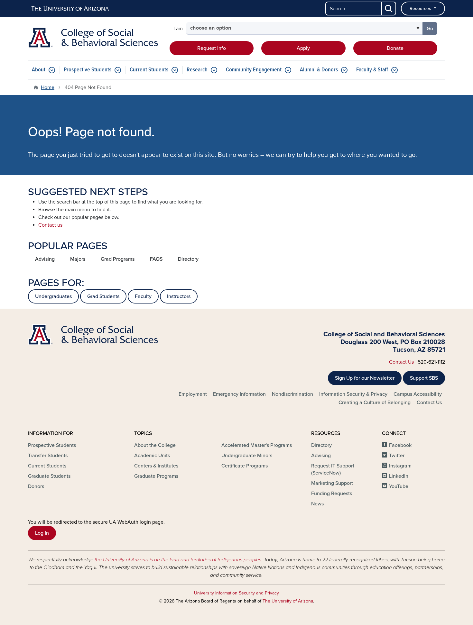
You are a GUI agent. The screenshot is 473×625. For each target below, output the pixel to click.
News (317, 504)
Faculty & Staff (372, 70)
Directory (188, 259)
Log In (42, 533)
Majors (77, 259)
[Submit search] (389, 8)
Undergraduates (53, 296)
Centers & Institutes (156, 466)
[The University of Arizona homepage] (70, 9)
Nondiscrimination (292, 394)
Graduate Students (49, 476)
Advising (45, 259)
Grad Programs (117, 259)
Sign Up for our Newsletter (364, 378)
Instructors (178, 296)
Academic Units (152, 455)
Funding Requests (331, 493)
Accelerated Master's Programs (256, 445)
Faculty (143, 296)
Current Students (149, 70)
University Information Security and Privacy (236, 593)
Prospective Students (87, 70)
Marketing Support (332, 483)
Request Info (211, 48)
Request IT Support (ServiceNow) (332, 469)
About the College (155, 445)
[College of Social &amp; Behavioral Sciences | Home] (95, 37)
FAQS (156, 259)
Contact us (50, 225)
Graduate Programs (156, 476)
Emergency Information (239, 394)
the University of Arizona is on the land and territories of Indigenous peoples (178, 560)
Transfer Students (48, 455)
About (38, 70)
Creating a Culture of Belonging (375, 402)
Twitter (396, 455)
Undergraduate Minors (246, 455)
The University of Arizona (288, 601)
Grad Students (103, 296)
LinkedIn (398, 476)
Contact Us (401, 362)
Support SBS (424, 378)
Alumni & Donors (319, 70)
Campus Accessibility (418, 394)
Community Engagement (254, 70)
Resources (421, 8)
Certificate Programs (244, 466)
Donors (36, 486)
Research (197, 70)
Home (47, 87)
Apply (303, 48)
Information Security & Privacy (353, 394)
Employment (193, 394)
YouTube (398, 486)
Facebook (400, 445)
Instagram (400, 466)
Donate (395, 48)
